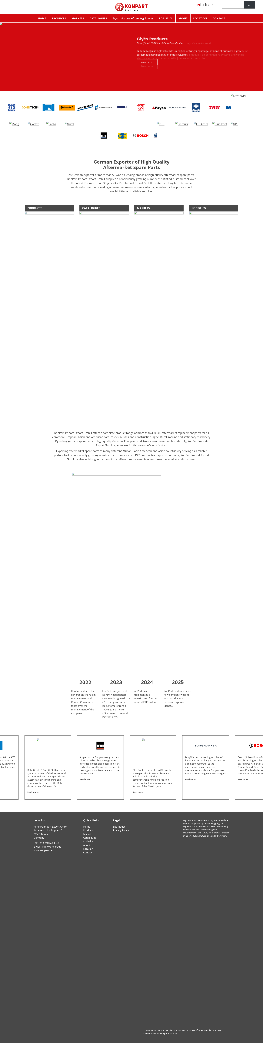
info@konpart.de (51, 846)
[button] (4, 57)
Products (59, 18)
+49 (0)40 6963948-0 (49, 843)
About (183, 18)
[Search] (249, 4)
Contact (219, 18)
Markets (78, 18)
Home (42, 18)
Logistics (166, 18)
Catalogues (98, 18)
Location (200, 18)
